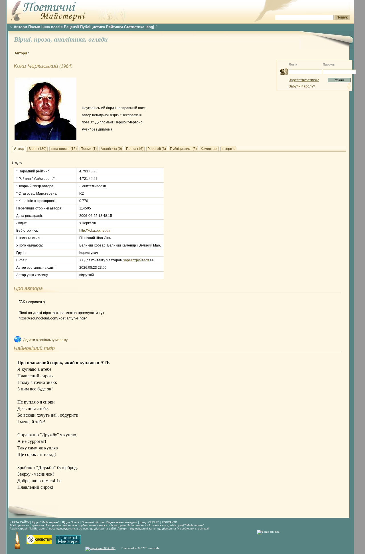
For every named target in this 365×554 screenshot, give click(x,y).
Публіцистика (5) (183, 149)
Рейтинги (114, 27)
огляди (98, 39)
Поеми (34, 27)
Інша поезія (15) (63, 149)
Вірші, (24, 39)
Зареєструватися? (304, 80)
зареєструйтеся (136, 260)
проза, (44, 39)
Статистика (134, 27)
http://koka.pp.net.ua (94, 231)
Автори (20, 27)
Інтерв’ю (228, 149)
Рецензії (71, 27)
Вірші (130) (37, 149)
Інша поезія (52, 27)
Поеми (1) (89, 149)
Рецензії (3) (156, 149)
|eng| (149, 27)
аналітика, (71, 39)
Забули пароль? (302, 86)
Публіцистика (92, 27)
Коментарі (209, 149)
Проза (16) (134, 149)
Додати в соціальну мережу (45, 340)
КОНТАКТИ (169, 522)
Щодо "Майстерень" (46, 522)
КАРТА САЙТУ (19, 522)
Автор (19, 149)
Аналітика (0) (111, 149)
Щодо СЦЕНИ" (149, 522)
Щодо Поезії (71, 522)
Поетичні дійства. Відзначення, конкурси (109, 522)
